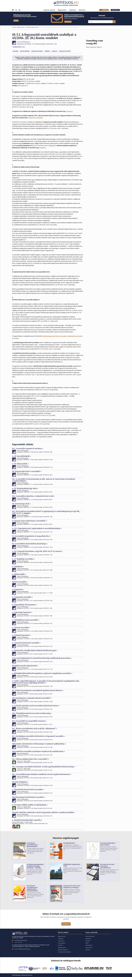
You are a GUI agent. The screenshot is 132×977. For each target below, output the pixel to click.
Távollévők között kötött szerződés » (29, 790)
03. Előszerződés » (21, 464)
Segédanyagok (61, 947)
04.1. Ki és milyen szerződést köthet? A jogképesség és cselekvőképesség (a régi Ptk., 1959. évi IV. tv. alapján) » (46, 512)
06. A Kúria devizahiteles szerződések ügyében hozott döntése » (37, 690)
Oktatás (87, 949)
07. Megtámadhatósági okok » (26, 488)
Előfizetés (105, 10)
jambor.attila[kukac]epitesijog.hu (22, 949)
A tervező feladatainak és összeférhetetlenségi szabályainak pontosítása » (42, 658)
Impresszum (88, 947)
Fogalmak (60, 938)
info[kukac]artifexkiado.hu (21, 940)
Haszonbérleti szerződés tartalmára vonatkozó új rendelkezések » (38, 751)
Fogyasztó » (19, 589)
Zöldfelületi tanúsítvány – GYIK (72, 865)
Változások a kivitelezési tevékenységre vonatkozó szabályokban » (39, 744)
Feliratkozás (68, 21)
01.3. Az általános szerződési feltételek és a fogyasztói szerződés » (38, 736)
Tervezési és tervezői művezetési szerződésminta (107, 866)
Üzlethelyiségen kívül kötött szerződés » (28, 797)
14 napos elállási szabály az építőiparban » (31, 805)
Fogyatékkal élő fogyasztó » (25, 605)
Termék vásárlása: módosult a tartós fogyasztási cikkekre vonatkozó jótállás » (43, 812)
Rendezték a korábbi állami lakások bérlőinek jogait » (35, 650)
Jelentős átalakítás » (20, 782)
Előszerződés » (20, 574)
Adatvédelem (88, 945)
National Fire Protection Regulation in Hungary (71, 886)
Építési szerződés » (20, 582)
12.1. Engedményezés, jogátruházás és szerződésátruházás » (38, 528)
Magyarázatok (62, 10)
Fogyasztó (69, 111)
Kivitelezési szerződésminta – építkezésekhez (33, 844)
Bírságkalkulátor (69, 843)
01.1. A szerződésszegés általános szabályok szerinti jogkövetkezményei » (41, 774)
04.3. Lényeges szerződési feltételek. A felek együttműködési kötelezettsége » (43, 767)
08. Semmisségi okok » (21, 504)
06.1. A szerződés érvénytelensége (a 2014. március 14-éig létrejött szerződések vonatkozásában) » (43, 480)
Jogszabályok (61, 943)
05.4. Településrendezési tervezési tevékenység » (32, 713)
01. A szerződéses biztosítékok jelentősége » (30, 544)
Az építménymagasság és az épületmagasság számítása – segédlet (35, 866)
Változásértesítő (89, 936)
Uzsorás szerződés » (22, 628)
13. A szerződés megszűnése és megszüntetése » (31, 536)
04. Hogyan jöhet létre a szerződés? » (27, 471)
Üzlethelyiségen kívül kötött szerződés (54, 336)
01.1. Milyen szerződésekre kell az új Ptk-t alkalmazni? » (34, 729)
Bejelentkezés (115, 10)
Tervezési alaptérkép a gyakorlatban (108, 844)
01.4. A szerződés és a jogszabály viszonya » (29, 721)
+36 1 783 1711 (18, 942)
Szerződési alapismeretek (31, 27)
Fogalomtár (72, 10)
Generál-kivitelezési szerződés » (27, 643)
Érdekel (16, 20)
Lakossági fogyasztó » (23, 612)
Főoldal (14, 27)
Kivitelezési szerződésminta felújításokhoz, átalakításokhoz (32, 888)
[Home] (66, 3)
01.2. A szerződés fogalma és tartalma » (27, 448)
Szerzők (87, 941)
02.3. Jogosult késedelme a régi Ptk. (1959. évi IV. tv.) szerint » (38, 551)
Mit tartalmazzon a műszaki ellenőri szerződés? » (32, 698)
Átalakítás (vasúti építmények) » (25, 666)
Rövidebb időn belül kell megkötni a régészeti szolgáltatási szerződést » (43, 673)
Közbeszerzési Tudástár (64, 952)
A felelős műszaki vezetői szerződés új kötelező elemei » (37, 706)
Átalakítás (42, 147)
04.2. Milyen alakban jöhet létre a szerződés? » (30, 759)
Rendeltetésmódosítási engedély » (28, 820)
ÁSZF (86, 943)
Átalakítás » (19, 567)
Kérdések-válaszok (49, 10)
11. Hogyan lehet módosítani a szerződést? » (29, 521)
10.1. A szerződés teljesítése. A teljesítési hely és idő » (33, 496)
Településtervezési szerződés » (26, 620)
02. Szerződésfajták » (22, 456)
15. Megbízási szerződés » (24, 559)
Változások (82, 10)
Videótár (60, 945)
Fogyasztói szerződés (35, 118)
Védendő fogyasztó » (22, 635)
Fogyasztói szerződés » (23, 597)
